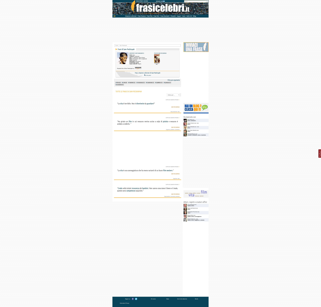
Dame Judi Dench (191, 208)
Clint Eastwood (190, 204)
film (130, 121)
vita (121, 103)
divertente (140, 103)
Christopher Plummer (192, 211)
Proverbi (173, 16)
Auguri (179, 16)
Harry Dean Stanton (191, 130)
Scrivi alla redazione (182, 299)
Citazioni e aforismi (131, 16)
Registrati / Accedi (142, 1)
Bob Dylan (189, 119)
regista (137, 62)
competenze (130, 191)
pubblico (172, 129)
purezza (177, 196)
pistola (165, 121)
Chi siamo (153, 299)
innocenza (135, 188)
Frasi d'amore (142, 16)
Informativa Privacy (124, 303)
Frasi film (149, 16)
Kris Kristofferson (191, 134)
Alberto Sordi (190, 219)
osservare (175, 111)
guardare (150, 103)
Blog (194, 16)
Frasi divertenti (164, 16)
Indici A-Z (189, 16)
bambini (145, 188)
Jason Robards (190, 126)
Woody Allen (190, 215)
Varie (183, 16)
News (167, 299)
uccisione (177, 129)
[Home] (160, 7)
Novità (196, 299)
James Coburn (190, 123)
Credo (120, 188)
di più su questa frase (172, 100)
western (169, 170)
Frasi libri (156, 16)
